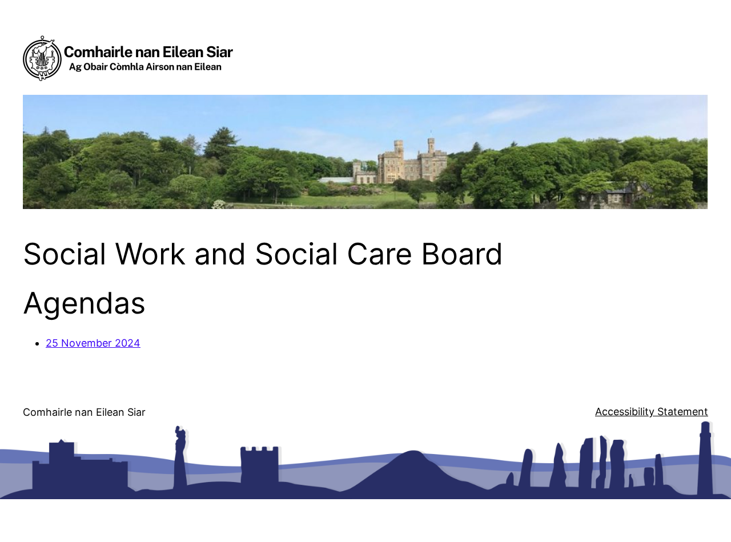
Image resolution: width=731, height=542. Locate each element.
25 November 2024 (93, 343)
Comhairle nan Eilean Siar (84, 412)
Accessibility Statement (651, 411)
